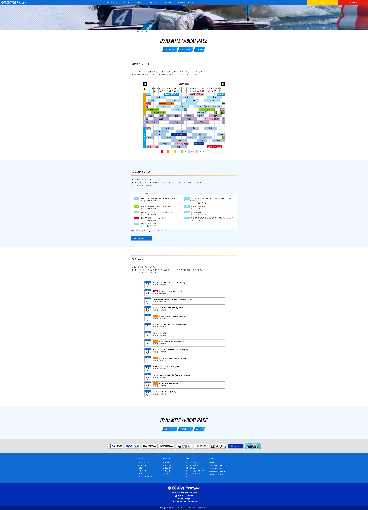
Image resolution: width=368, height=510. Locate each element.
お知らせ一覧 (142, 471)
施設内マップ (167, 465)
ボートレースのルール (192, 462)
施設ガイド (139, 3)
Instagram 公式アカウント (217, 472)
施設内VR (166, 462)
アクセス (322, 3)
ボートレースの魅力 (192, 465)
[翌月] (223, 84)
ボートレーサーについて (193, 474)
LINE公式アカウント (215, 468)
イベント (126, 3)
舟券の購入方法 (190, 468)
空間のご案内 (167, 468)
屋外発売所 (168, 3)
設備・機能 (166, 471)
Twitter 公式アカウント (216, 475)
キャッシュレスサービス (185, 3)
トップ (97, 3)
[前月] (145, 84)
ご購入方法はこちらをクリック (144, 185)
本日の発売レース (143, 465)
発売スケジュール (111, 3)
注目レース (141, 468)
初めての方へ (154, 3)
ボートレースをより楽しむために (196, 471)
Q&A (187, 477)
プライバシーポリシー (215, 465)
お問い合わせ (353, 3)
